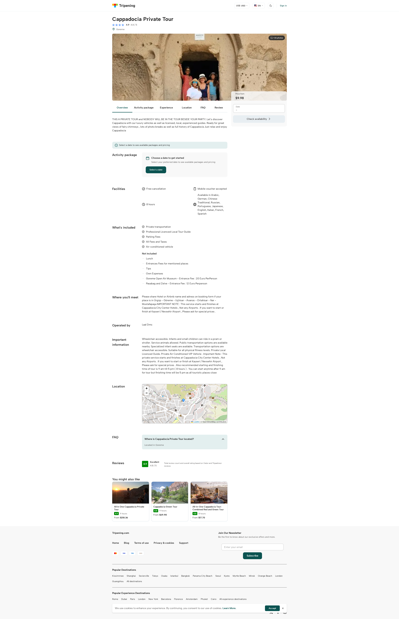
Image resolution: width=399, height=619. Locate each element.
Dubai (124, 599)
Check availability (257, 118)
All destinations (134, 581)
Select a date (155, 169)
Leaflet (196, 421)
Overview (122, 107)
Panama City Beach (202, 576)
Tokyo (155, 576)
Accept (272, 608)
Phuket (204, 599)
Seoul (218, 576)
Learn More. (229, 608)
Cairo (213, 599)
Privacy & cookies (164, 542)
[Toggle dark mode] (271, 5)
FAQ (203, 107)
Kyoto (227, 576)
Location (187, 107)
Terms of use (141, 542)
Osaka (164, 576)
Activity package (144, 107)
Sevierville (144, 576)
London (279, 576)
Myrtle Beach (239, 576)
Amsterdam (192, 599)
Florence (178, 599)
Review (219, 107)
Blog (126, 542)
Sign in (283, 5)
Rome (115, 599)
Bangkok (185, 576)
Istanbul (174, 576)
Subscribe (252, 555)
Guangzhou (118, 581)
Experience (166, 107)
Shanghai (131, 576)
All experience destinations (233, 599)
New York (153, 599)
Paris (132, 599)
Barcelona (166, 599)
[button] (183, 400)
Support (183, 542)
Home (115, 542)
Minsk (252, 576)
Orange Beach (265, 576)
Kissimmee (118, 576)
